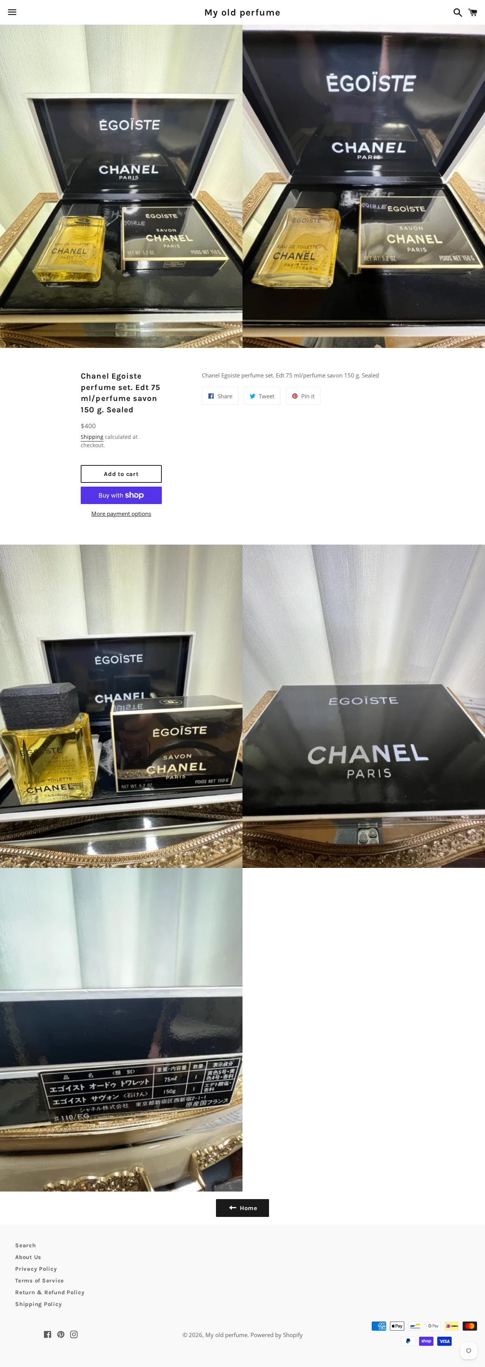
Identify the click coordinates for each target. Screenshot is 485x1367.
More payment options (121, 513)
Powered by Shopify (276, 1335)
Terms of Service (39, 1280)
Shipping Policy (38, 1304)
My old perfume (242, 12)
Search (25, 1245)
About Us (28, 1257)
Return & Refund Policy (50, 1292)
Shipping (92, 436)
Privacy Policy (36, 1268)
